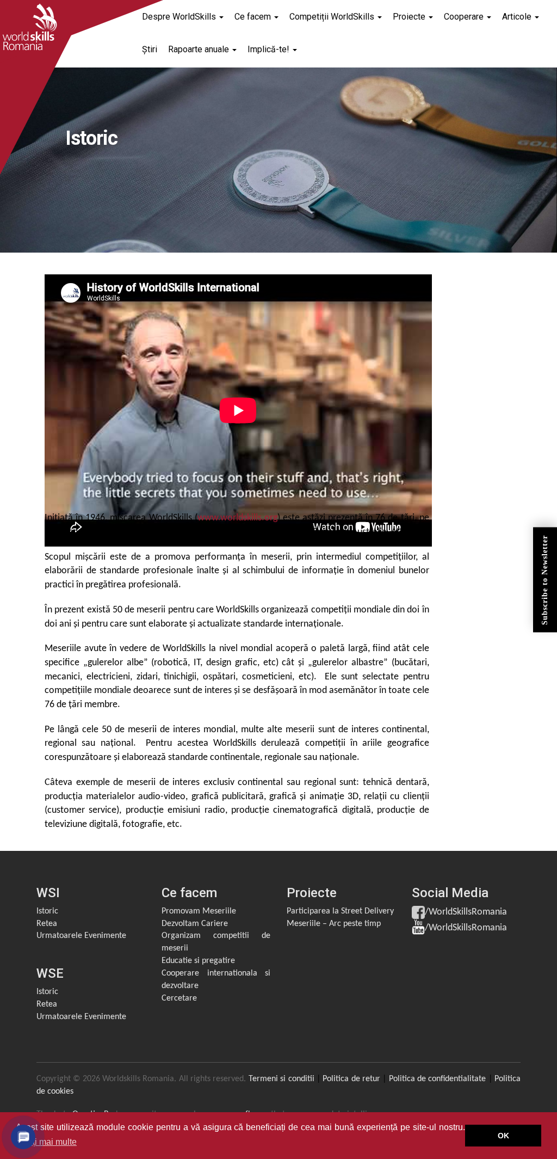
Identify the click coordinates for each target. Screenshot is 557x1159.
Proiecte (410, 16)
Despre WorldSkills (180, 16)
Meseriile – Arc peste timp (334, 923)
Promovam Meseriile (199, 911)
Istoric (47, 911)
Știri (149, 49)
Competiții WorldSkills (332, 16)
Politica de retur (351, 1079)
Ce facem (253, 16)
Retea (46, 923)
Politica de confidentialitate (437, 1079)
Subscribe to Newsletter (545, 579)
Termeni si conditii (281, 1079)
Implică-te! (269, 49)
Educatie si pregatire (198, 960)
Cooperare (465, 16)
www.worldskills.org (237, 518)
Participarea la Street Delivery (340, 911)
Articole (518, 16)
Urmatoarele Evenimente (81, 935)
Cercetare (179, 998)
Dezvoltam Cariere (195, 923)
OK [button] (503, 1135)
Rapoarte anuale (199, 49)
